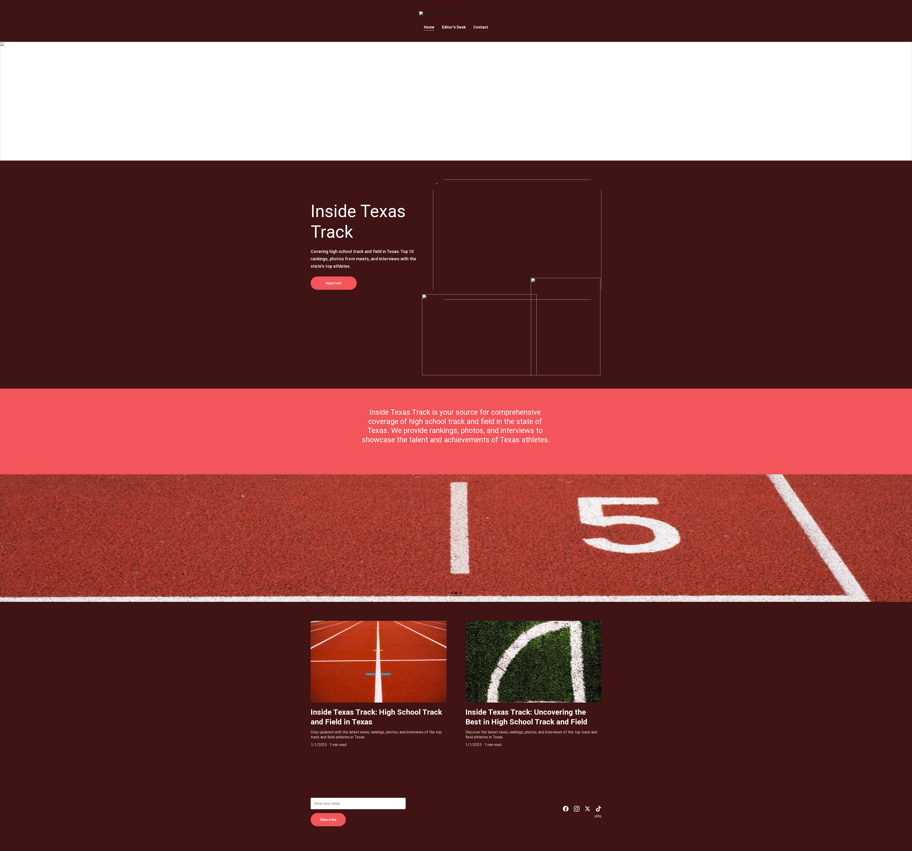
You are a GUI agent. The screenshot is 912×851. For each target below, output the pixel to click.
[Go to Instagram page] (577, 809)
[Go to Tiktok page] (598, 809)
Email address (323, 794)
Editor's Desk (454, 27)
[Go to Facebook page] (566, 809)
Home (429, 27)
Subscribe (328, 820)
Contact (480, 27)
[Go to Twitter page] (587, 809)
